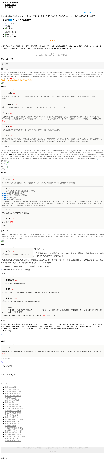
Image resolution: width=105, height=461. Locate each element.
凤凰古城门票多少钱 (12, 389)
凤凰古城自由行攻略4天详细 (15, 436)
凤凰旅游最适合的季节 (13, 441)
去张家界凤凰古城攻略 (13, 413)
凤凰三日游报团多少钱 (13, 417)
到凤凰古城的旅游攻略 (13, 434)
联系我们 (55, 451)
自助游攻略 (9, 7)
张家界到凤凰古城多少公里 (15, 408)
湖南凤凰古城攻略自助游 (14, 430)
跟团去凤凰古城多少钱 (13, 415)
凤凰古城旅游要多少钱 (13, 391)
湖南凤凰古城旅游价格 (13, 421)
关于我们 (49, 451)
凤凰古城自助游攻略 (12, 400)
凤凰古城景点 (10, 402)
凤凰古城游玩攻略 (11, 404)
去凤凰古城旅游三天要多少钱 (15, 419)
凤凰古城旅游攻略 (11, 2)
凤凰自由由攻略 (10, 426)
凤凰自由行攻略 (10, 5)
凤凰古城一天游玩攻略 (13, 396)
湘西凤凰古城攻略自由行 (14, 428)
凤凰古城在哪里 (10, 387)
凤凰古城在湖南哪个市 (13, 406)
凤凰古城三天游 (10, 398)
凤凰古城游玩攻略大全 (13, 432)
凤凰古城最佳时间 (11, 439)
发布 (2, 362)
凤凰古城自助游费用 (12, 393)
